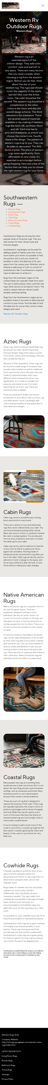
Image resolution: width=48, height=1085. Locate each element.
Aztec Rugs (13, 215)
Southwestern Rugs (16, 212)
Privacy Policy (7, 1079)
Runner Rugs (7, 1060)
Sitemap (5, 1074)
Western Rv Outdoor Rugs (15, 314)
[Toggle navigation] (43, 5)
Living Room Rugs (9, 1056)
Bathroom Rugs (8, 1065)
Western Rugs (14, 209)
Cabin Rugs (13, 217)
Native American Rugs (17, 220)
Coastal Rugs (13, 223)
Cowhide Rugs (14, 226)
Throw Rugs (7, 1070)
